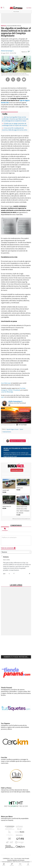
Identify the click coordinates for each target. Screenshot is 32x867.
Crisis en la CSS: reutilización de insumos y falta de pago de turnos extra (14, 129)
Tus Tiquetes (10, 835)
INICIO (3, 865)
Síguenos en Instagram (17, 441)
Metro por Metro (10, 843)
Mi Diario (10, 829)
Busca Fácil (20, 835)
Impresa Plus (19, 842)
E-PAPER (20, 865)
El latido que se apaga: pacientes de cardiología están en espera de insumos (14, 124)
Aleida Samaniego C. (7, 51)
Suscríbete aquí (6, 383)
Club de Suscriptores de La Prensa (10, 839)
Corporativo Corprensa (10, 827)
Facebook (17, 390)
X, (13, 390)
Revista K (10, 832)
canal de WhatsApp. (7, 392)
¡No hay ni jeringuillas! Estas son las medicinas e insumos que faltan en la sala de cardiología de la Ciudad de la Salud (15, 119)
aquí (2, 397)
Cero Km (20, 846)
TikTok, (10, 390)
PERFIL (28, 865)
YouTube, (23, 388)
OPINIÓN (12, 865)
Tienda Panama (10, 846)
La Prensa (19, 827)
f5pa (20, 839)
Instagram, (4, 390)
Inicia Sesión (16, 11)
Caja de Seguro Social (12, 429)
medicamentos (7, 432)
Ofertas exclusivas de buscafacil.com (21, 518)
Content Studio (20, 832)
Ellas (19, 829)
